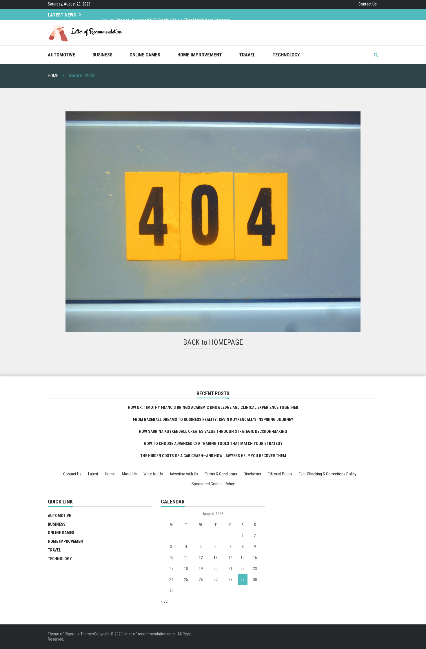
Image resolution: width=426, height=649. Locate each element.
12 (201, 557)
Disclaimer (252, 474)
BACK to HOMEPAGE (213, 342)
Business (102, 55)
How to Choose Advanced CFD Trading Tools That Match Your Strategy (165, 14)
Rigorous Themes (79, 634)
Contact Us (367, 4)
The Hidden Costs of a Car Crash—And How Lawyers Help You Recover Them (213, 455)
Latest (93, 474)
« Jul (164, 601)
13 (216, 557)
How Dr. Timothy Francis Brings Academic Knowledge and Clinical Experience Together (213, 407)
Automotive (61, 55)
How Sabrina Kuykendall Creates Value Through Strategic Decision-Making (213, 431)
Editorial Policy (280, 474)
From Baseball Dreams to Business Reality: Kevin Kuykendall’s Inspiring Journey (213, 419)
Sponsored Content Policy (213, 483)
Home (110, 474)
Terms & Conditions (221, 474)
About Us (129, 474)
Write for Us (153, 474)
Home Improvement (199, 55)
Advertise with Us (184, 474)
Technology (286, 55)
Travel (247, 55)
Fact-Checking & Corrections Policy (327, 474)
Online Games (145, 55)
